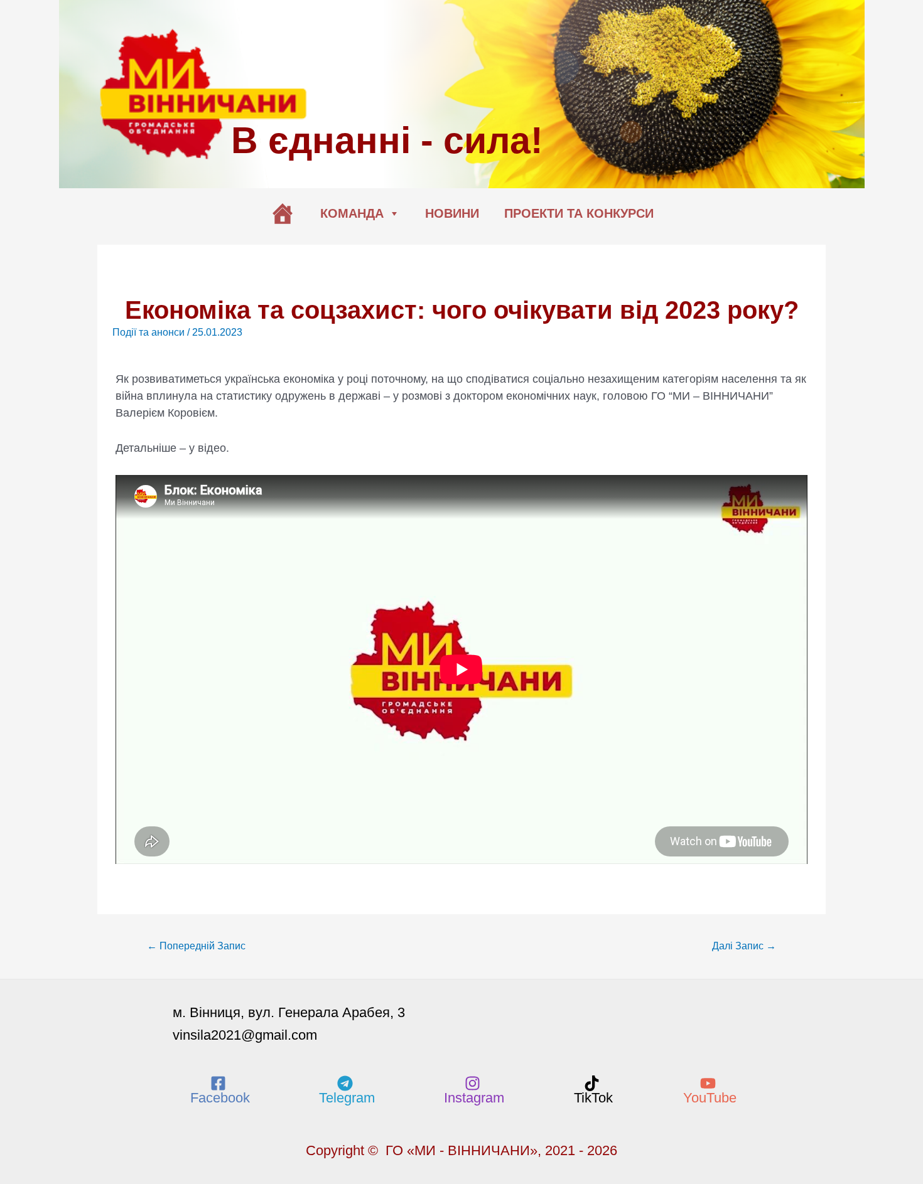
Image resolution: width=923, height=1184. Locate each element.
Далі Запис (744, 946)
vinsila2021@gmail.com (245, 1035)
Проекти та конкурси (579, 213)
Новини (452, 213)
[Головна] (282, 213)
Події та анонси (148, 332)
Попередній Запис (196, 946)
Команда (352, 213)
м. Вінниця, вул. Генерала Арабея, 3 (289, 1012)
